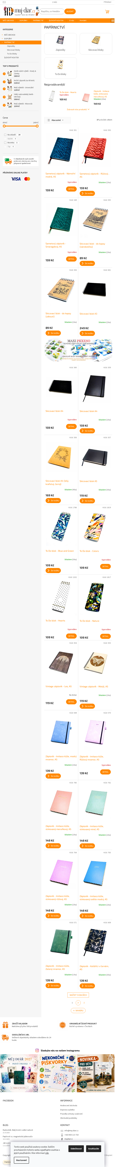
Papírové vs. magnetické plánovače (18, 1136)
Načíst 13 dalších (78, 995)
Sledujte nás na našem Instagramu (60, 1050)
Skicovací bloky (13, 50)
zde (47, 1153)
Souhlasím (93, 1148)
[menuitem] (8, 20)
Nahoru (79, 1010)
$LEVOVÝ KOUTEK (11, 57)
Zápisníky (11, 46)
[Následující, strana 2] (78, 1002)
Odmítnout (76, 1148)
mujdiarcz (69, 1139)
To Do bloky (12, 53)
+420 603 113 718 (72, 1134)
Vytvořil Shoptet (105, 1155)
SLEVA (12, 138)
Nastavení (21, 1160)
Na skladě (14, 134)
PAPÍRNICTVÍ (9, 42)
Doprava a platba (67, 1110)
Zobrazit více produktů (77, 109)
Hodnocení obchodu (68, 1105)
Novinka (12, 142)
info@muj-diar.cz (71, 1130)
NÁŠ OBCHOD (9, 35)
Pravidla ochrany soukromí (71, 1114)
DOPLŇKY (8, 38)
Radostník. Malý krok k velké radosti (18, 1130)
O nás (54, 2)
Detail (71, 189)
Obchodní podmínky (68, 1118)
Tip (11, 146)
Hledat (70, 11)
